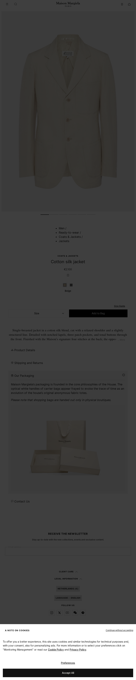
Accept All (68, 672)
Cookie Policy (56, 649)
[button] (119, 630)
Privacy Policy (78, 649)
